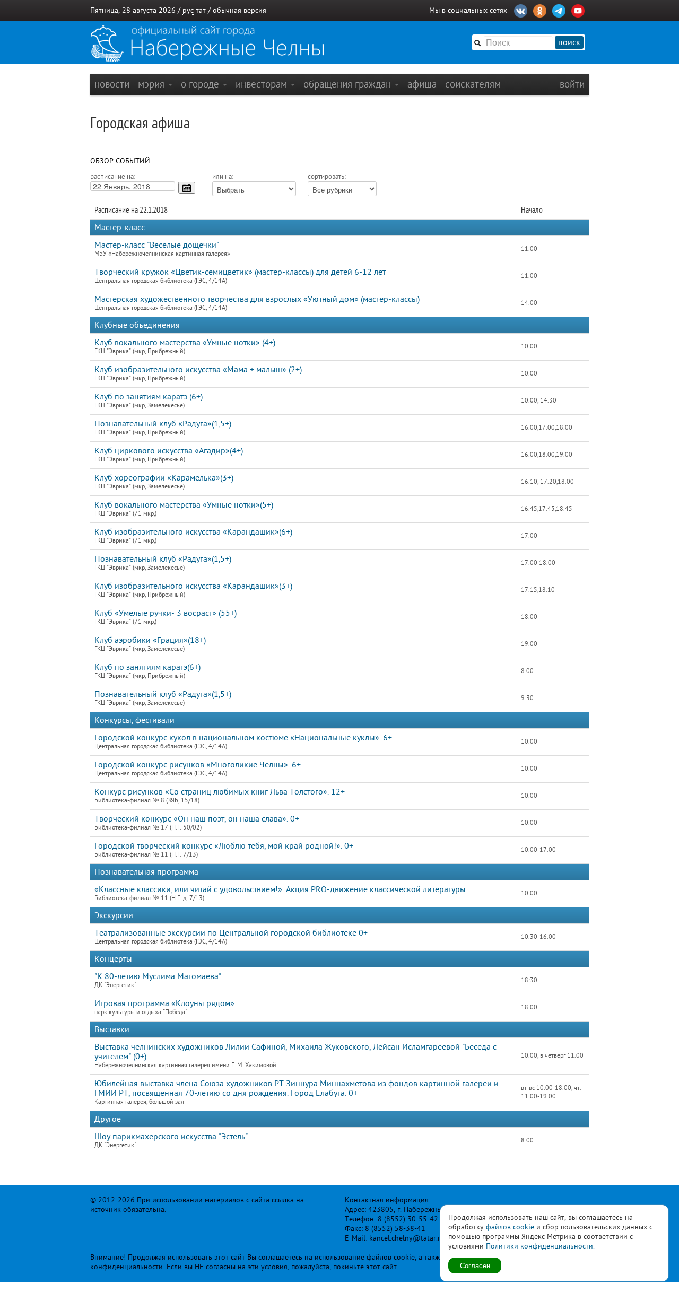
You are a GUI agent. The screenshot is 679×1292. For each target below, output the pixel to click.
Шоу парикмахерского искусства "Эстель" (171, 1136)
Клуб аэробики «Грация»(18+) (150, 640)
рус (188, 10)
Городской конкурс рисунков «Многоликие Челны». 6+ (197, 765)
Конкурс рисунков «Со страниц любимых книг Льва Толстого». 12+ (219, 792)
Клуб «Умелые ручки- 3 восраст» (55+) (165, 613)
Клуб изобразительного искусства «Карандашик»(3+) (193, 586)
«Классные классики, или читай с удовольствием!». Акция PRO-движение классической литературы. (280, 889)
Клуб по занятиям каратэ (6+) (148, 396)
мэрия (152, 84)
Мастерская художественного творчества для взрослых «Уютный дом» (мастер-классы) (257, 299)
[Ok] (540, 9)
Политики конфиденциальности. (540, 1246)
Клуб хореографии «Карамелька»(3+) (163, 478)
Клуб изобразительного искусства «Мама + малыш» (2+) (198, 369)
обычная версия (239, 10)
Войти (572, 84)
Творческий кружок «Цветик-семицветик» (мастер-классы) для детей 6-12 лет (240, 272)
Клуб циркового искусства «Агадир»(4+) (168, 451)
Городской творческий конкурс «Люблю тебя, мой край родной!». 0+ (223, 846)
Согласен (475, 1265)
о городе (201, 84)
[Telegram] (559, 9)
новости (111, 84)
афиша (422, 84)
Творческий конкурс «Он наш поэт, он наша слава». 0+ (196, 819)
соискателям (473, 84)
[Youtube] (578, 9)
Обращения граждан (348, 84)
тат (201, 10)
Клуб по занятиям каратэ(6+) (147, 667)
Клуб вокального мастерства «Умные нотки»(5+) (183, 505)
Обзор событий (120, 161)
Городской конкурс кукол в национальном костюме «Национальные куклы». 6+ (243, 738)
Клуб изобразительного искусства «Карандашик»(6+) (193, 532)
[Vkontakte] (520, 9)
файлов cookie (510, 1227)
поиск (569, 42)
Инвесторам (263, 84)
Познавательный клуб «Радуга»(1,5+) (162, 424)
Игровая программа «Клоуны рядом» (164, 1003)
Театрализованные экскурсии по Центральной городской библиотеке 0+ (231, 933)
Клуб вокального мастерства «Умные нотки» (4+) (184, 342)
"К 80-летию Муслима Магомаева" (157, 976)
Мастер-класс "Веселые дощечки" (156, 245)
